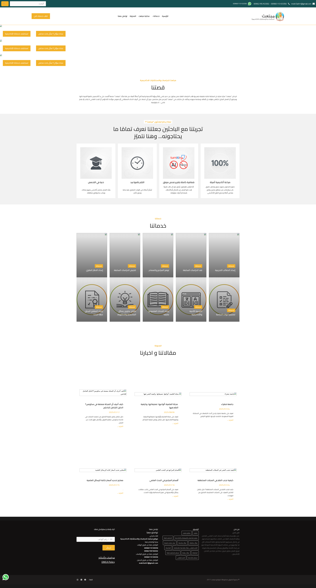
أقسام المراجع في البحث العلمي (163, 480)
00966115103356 (279, 4)
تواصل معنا (122, 16)
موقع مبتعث (186, 533)
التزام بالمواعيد (137, 182)
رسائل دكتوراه (194, 542)
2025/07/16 (169, 485)
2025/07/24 (224, 409)
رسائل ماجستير (182, 542)
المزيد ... (230, 420)
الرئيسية (165, 16)
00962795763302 (261, 4)
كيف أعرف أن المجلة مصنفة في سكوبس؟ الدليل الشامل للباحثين (104, 406)
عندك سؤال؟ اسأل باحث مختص (50, 34)
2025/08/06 (169, 412)
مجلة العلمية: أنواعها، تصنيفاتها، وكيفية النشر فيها (159, 406)
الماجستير (168, 547)
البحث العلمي (181, 557)
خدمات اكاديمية (193, 557)
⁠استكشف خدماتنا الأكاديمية (16, 34)
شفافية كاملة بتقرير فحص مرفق (178, 182)
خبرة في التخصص (96, 182)
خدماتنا (156, 16)
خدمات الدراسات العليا (173, 552)
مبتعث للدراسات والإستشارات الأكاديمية (186, 537)
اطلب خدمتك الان (41, 16)
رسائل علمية (185, 552)
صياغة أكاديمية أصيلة (220, 182)
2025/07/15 (114, 485)
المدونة (133, 16)
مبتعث (196, 533)
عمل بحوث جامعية (169, 542)
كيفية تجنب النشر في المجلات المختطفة (215, 480)
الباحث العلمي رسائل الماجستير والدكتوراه (186, 547)
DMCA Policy (108, 562)
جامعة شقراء (227, 404)
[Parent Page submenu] (153, 16)
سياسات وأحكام (107, 557)
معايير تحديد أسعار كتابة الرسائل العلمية (104, 480)
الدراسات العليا (168, 537)
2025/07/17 (114, 412)
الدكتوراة (195, 552)
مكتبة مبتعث (144, 16)
